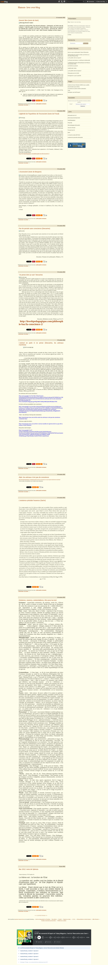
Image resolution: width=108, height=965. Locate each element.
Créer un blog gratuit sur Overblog (42, 919)
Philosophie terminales (41, 103)
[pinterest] (64, 1)
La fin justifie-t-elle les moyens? (74, 70)
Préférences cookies (61, 920)
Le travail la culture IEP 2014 (74, 135)
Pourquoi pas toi (71, 130)
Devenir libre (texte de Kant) (29, 20)
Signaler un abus (67, 919)
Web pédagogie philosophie (74, 125)
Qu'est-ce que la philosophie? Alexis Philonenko (78, 52)
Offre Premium (96, 919)
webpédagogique (71, 120)
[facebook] (59, 1)
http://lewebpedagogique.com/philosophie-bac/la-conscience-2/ (41, 323)
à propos (58, 941)
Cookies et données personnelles (48, 920)
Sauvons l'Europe (71, 127)
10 (44, 915)
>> (46, 915)
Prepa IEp (70, 122)
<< (35, 915)
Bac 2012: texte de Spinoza (28, 869)
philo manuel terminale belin (74, 117)
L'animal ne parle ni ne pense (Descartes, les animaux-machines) (41, 344)
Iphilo (69, 132)
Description (70, 25)
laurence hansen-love (19, 919)
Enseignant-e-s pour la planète (74, 75)
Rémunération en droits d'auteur (84, 919)
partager (49, 941)
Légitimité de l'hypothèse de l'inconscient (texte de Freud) (39, 114)
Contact (69, 34)
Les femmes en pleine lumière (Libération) (77, 88)
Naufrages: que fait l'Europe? (74, 92)
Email (71, 104)
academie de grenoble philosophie (75, 137)
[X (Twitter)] (62, 1)
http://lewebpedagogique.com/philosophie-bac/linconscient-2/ (34, 153)
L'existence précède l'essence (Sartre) (32, 500)
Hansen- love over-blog (29, 7)
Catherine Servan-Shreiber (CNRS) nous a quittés (78, 85)
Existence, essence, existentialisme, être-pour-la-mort (38, 600)
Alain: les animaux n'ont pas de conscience (34, 477)
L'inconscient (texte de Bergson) (30, 172)
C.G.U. (74, 919)
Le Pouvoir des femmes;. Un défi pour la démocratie (79, 60)
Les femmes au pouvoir (73, 65)
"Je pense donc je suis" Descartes (31, 275)
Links (69, 90)
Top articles (54, 919)
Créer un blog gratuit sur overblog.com (77, 145)
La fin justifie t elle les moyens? (74, 57)
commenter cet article (23, 105)
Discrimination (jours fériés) (74, 86)
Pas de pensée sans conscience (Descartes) (34, 228)
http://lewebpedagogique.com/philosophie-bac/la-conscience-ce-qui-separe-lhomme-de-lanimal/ (39, 479)
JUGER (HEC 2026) (72, 68)
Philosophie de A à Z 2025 (73, 73)
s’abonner (40, 941)
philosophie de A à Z (72, 115)
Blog (69, 22)
